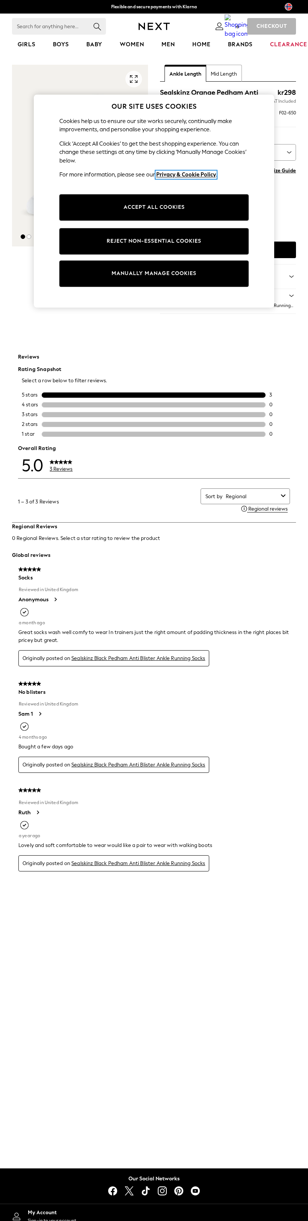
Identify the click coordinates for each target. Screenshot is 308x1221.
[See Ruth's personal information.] (38, 812)
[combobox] (252, 496)
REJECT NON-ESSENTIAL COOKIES (154, 241)
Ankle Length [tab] (185, 74)
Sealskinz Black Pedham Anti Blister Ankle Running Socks (138, 658)
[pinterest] (179, 1191)
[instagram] (162, 1191)
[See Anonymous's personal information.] (55, 599)
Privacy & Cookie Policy (186, 175)
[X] (129, 1191)
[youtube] (195, 1191)
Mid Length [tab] (224, 74)
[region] (154, 200)
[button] (23, 236)
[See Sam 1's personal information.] (40, 714)
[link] (219, 26)
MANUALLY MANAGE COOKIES (154, 273)
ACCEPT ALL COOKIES (154, 207)
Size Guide (283, 170)
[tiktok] (145, 1191)
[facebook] (112, 1191)
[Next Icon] (154, 26)
